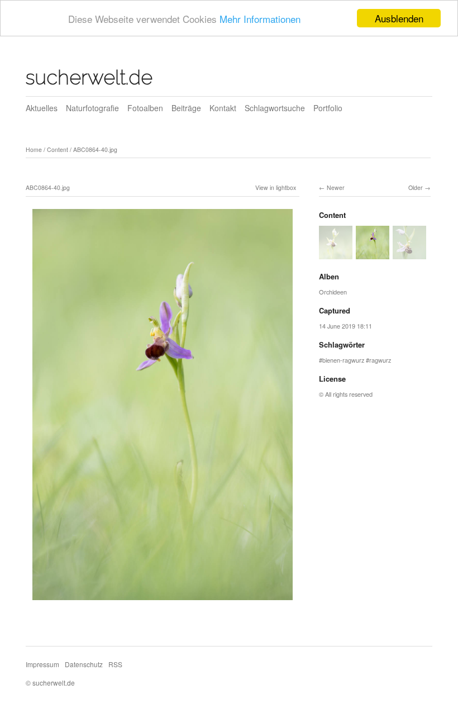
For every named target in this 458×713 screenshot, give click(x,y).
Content (57, 149)
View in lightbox (275, 187)
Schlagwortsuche (275, 107)
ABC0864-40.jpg (95, 149)
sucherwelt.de (89, 77)
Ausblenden (399, 18)
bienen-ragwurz (343, 359)
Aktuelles (42, 107)
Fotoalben (145, 107)
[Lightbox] (162, 601)
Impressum (42, 664)
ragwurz (380, 359)
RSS (115, 664)
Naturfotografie (92, 107)
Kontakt (222, 107)
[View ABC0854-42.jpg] (409, 253)
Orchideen (333, 291)
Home (34, 149)
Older (415, 187)
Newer (336, 187)
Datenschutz (84, 664)
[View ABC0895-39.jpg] (335, 253)
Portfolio (327, 107)
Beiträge (186, 107)
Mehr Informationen (260, 19)
